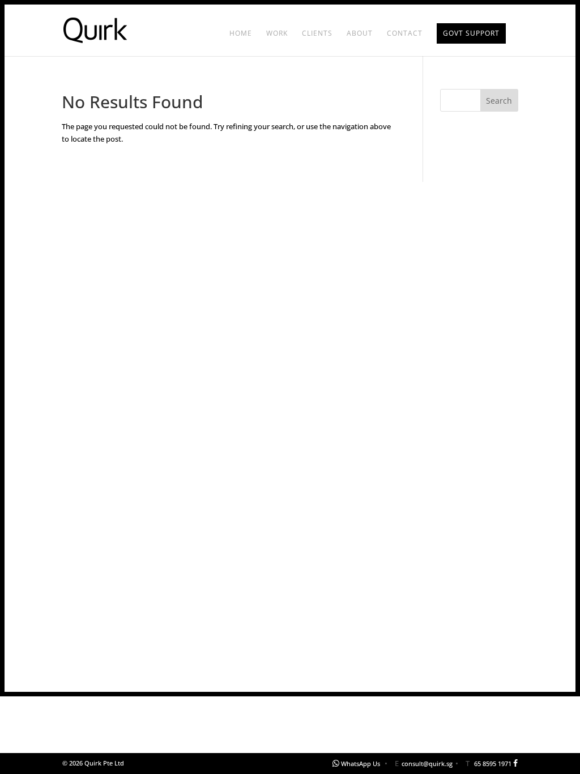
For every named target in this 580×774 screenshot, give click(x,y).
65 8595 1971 (492, 763)
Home (240, 33)
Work (277, 33)
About (360, 33)
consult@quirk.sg (427, 763)
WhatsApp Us (360, 763)
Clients (317, 33)
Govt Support (471, 33)
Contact (405, 33)
